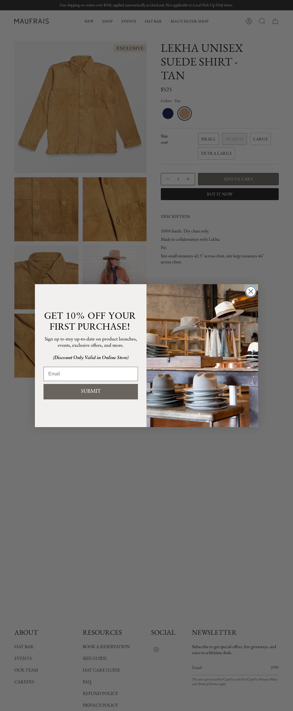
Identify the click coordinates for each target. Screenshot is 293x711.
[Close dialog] (251, 291)
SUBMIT (91, 391)
